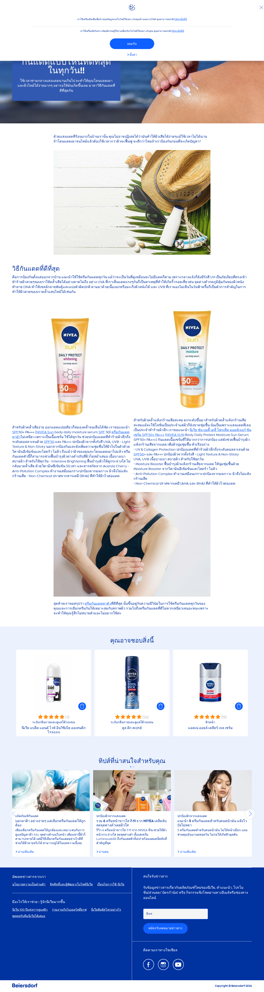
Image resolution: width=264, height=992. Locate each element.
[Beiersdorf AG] (24, 986)
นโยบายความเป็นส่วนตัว (28, 884)
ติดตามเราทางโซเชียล (160, 950)
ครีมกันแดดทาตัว (98, 603)
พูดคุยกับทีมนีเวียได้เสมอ (28, 916)
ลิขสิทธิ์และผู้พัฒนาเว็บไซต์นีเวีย (71, 884)
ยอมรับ (132, 44)
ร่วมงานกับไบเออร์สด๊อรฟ (69, 909)
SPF (15, 432)
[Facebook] (148, 964)
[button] (82, 706)
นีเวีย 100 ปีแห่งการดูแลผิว (30, 909)
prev (14, 814)
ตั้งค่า (133, 55)
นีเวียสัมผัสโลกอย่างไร (106, 909)
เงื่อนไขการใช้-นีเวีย (110, 884)
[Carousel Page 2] (133, 766)
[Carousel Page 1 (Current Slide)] (130, 766)
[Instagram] (163, 964)
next (250, 814)
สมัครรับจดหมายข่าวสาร (165, 928)
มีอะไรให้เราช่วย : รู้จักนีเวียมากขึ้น (38, 902)
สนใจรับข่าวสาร (155, 876)
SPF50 (49, 442)
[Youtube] (178, 964)
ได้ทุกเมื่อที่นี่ (181, 19)
